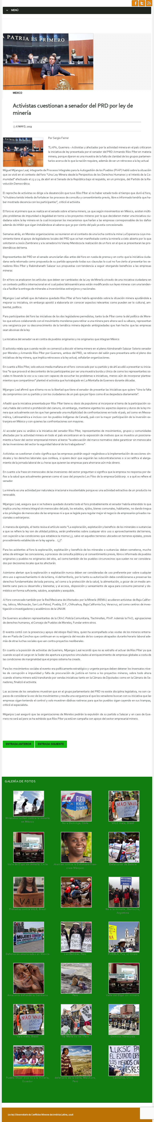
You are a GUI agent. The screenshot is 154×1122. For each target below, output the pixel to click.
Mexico (17, 93)
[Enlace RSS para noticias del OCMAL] (149, 3)
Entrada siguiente (51, 744)
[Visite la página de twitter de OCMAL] (142, 3)
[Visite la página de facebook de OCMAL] (135, 3)
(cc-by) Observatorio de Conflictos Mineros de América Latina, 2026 (40, 1115)
